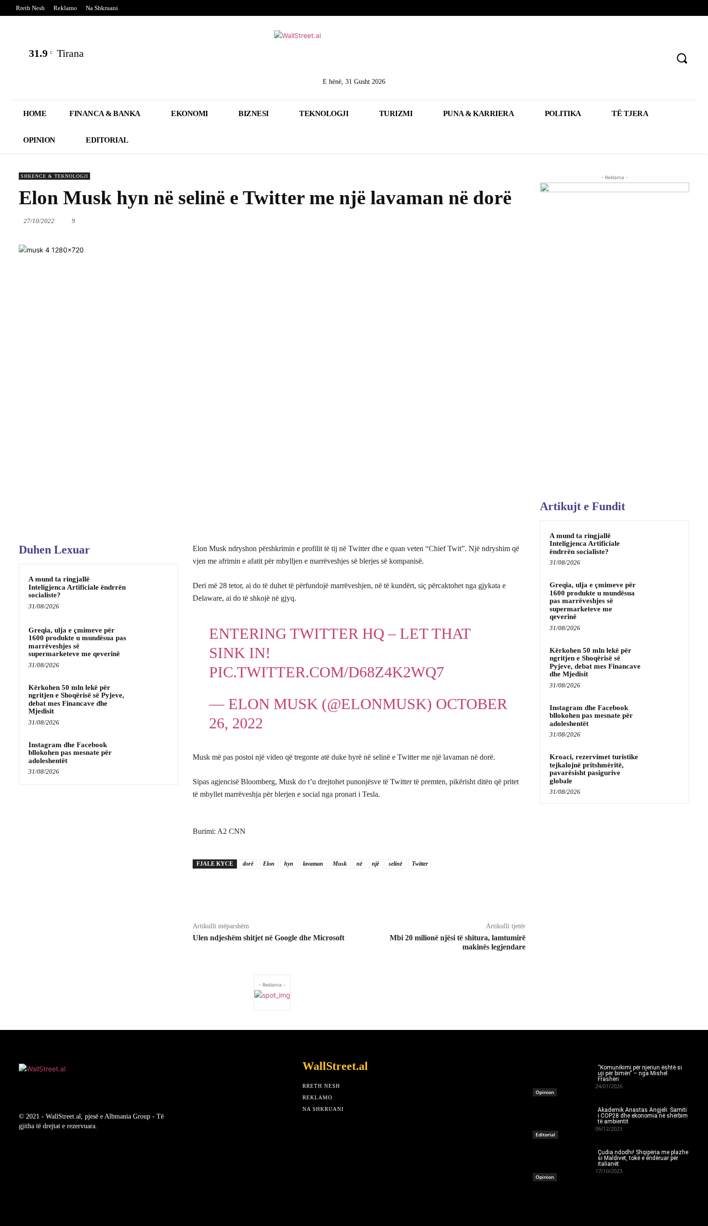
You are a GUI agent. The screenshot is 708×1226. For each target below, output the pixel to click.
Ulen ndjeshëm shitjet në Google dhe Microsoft (268, 938)
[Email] (459, 220)
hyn (288, 863)
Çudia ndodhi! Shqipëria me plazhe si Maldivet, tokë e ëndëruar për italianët (643, 1158)
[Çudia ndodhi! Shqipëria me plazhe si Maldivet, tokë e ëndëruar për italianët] (564, 1162)
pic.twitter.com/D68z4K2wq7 (326, 672)
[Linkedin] (604, 59)
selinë (395, 863)
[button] (682, 58)
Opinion (545, 1092)
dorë (248, 863)
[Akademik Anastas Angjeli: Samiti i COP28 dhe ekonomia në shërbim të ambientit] (564, 1120)
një (375, 863)
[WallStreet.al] (354, 52)
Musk (340, 863)
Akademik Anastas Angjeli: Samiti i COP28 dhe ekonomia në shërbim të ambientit (643, 1116)
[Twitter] (579, 59)
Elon (269, 863)
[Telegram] (503, 220)
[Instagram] (629, 59)
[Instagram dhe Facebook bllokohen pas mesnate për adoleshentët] (150, 757)
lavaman (313, 863)
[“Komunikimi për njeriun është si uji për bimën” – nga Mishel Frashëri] (564, 1077)
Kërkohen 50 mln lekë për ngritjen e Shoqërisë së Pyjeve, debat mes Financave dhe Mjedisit (76, 699)
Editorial (545, 1134)
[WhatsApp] (415, 220)
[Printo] (481, 220)
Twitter (420, 863)
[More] (526, 220)
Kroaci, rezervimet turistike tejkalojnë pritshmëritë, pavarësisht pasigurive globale (594, 769)
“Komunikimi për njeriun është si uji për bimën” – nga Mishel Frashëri (640, 1073)
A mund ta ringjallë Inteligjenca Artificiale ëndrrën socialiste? (77, 587)
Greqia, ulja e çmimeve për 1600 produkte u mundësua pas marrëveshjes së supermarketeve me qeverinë (77, 642)
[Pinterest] (654, 59)
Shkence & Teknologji (54, 176)
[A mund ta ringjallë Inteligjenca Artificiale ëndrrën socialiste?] (150, 591)
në (359, 863)
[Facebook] (553, 59)
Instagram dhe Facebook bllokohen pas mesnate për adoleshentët (70, 753)
